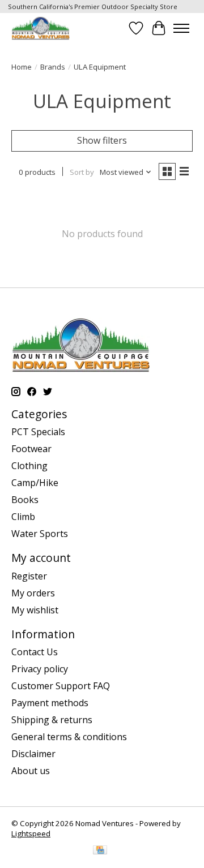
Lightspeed (30, 833)
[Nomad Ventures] (40, 28)
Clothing (29, 465)
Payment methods (49, 703)
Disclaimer (33, 753)
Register (29, 576)
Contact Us (34, 652)
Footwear (31, 448)
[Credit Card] (100, 851)
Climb (23, 516)
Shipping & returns (51, 720)
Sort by (82, 172)
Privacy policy (39, 669)
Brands (52, 67)
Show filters (102, 140)
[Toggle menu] (181, 28)
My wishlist (34, 610)
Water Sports (39, 533)
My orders (33, 593)
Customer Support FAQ (60, 686)
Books (25, 499)
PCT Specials (38, 432)
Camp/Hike (34, 482)
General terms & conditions (69, 737)
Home (21, 67)
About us (30, 770)
